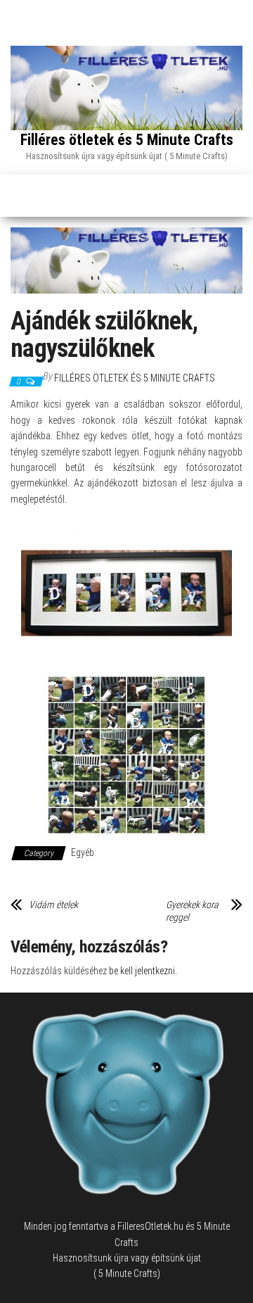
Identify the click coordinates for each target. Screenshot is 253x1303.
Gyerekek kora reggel (192, 911)
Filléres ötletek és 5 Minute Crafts (126, 140)
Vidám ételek (53, 904)
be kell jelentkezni (142, 970)
